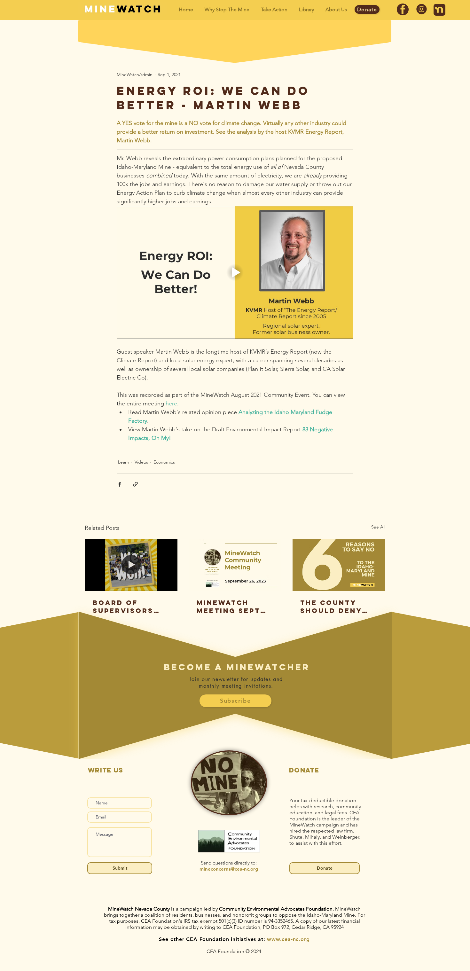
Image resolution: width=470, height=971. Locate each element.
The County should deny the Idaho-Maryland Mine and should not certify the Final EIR (336, 607)
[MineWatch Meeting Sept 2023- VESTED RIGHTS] (235, 565)
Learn (123, 462)
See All (378, 527)
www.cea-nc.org (288, 939)
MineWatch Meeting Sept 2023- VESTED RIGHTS (228, 607)
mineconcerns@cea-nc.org (229, 869)
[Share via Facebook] (120, 484)
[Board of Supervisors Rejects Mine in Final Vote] (131, 565)
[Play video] (235, 272)
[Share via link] (135, 484)
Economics (164, 462)
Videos (141, 462)
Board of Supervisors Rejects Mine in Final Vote (130, 607)
